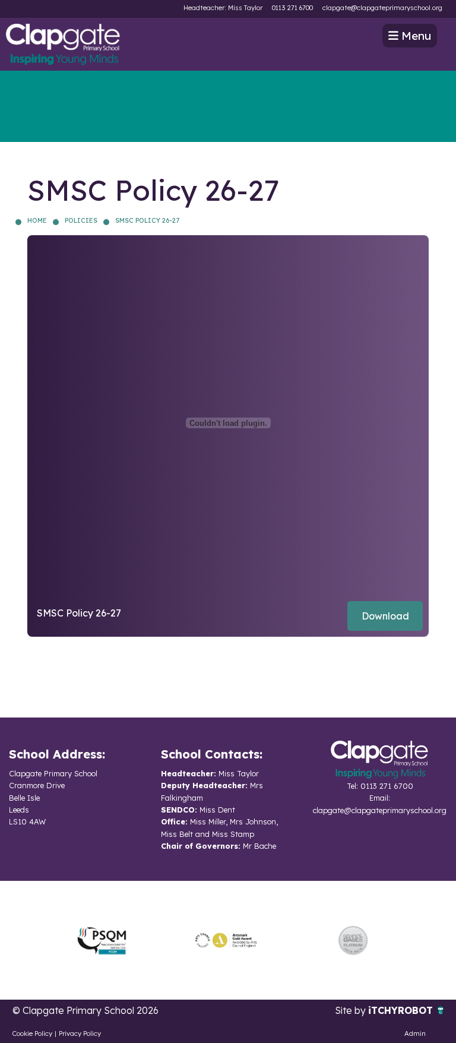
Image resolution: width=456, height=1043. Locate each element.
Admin (415, 1033)
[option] (102, 940)
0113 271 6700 (292, 8)
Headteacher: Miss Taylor (222, 8)
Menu (414, 36)
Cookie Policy (32, 1033)
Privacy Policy (80, 1033)
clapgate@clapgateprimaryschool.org (382, 8)
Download (385, 616)
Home (37, 220)
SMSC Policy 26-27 (147, 220)
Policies (81, 220)
